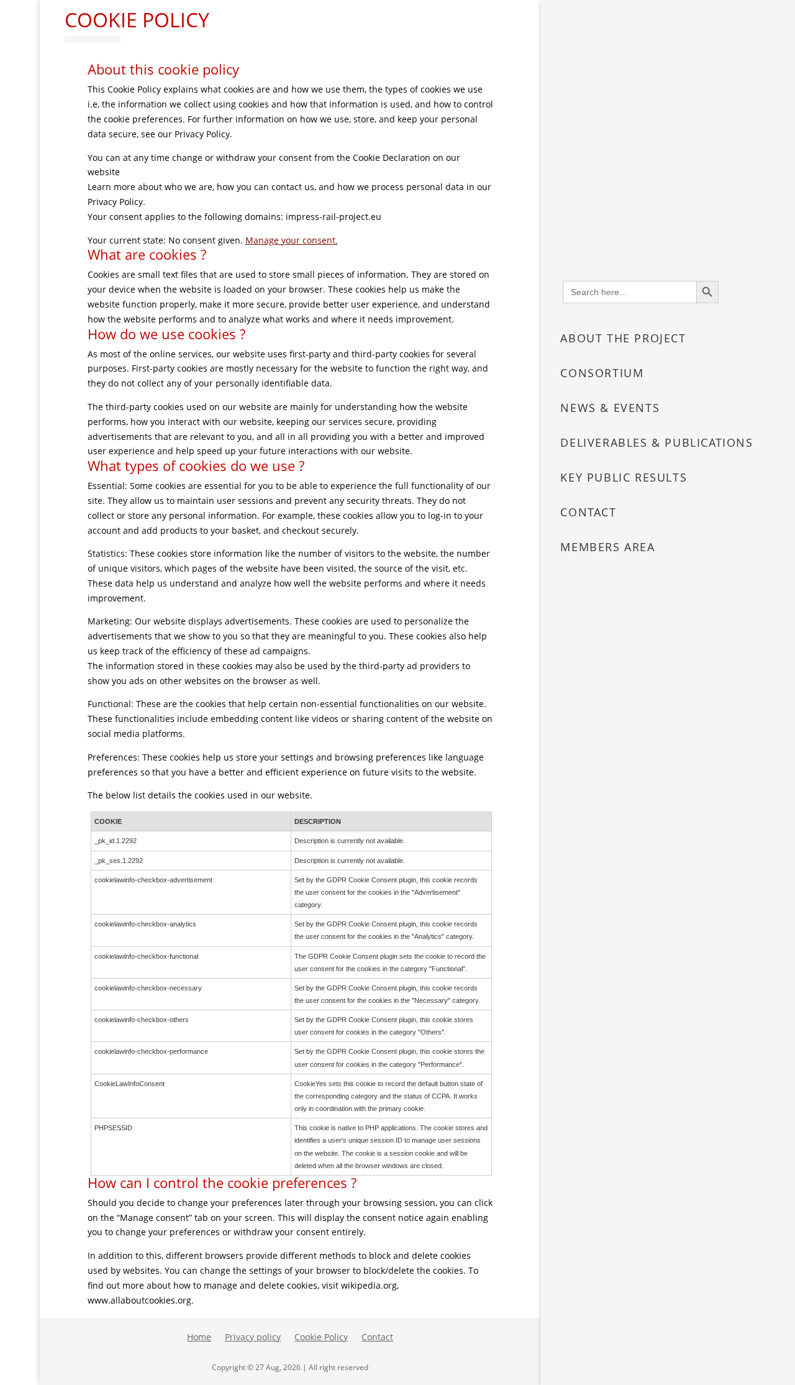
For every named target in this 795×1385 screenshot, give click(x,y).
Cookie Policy (321, 1338)
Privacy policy (253, 1338)
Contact (588, 512)
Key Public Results (623, 477)
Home (199, 1338)
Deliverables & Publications (656, 442)
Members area (607, 546)
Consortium (601, 372)
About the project (623, 338)
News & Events (610, 407)
